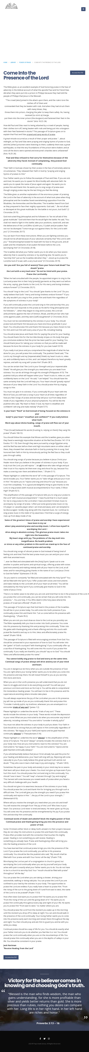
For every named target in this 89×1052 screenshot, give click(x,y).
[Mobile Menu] (83, 9)
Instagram (49, 1038)
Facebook (40, 1038)
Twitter (44, 1038)
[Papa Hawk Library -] (11, 9)
